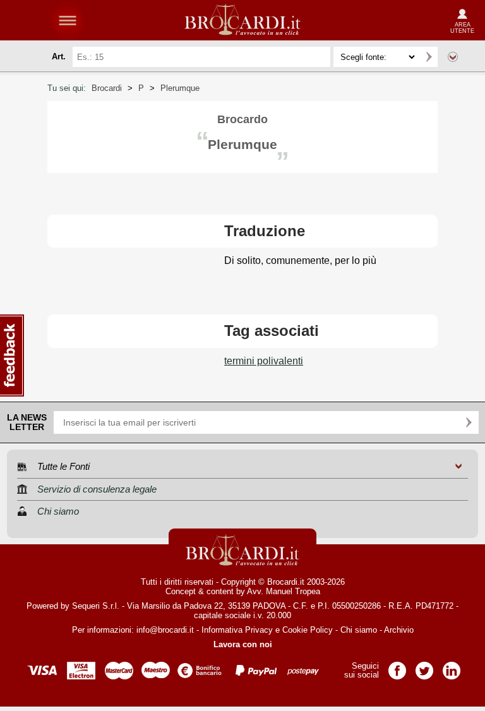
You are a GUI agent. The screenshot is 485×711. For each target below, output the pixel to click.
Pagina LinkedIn (451, 666)
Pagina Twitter (424, 666)
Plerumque (180, 88)
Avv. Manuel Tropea (283, 591)
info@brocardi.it (165, 630)
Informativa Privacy (237, 630)
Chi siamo (358, 630)
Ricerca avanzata (453, 57)
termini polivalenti (263, 361)
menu (67, 20)
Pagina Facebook (397, 666)
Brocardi (107, 88)
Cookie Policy (307, 630)
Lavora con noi (242, 644)
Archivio (399, 630)
